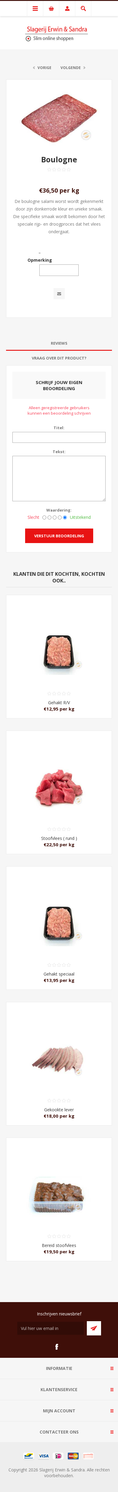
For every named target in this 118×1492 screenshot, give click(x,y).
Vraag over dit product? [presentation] (59, 358)
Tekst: (59, 451)
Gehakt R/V (59, 702)
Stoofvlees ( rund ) (59, 838)
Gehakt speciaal (59, 974)
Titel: (59, 427)
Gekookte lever (59, 1109)
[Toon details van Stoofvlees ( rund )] (59, 767)
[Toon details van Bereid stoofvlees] (59, 1174)
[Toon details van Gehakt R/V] (59, 631)
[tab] (59, 343)
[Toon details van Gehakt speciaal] (59, 902)
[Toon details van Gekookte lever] (59, 1038)
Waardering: (59, 510)
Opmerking (40, 260)
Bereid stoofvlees (59, 1245)
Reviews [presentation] (59, 343)
